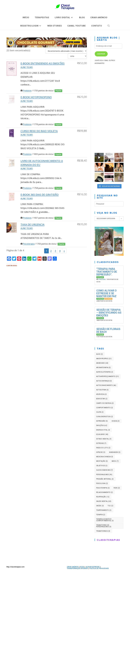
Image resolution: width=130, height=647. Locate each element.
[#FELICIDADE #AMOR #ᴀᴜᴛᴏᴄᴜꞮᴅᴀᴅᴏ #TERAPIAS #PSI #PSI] (99, 157)
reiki (117, 488)
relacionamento (104, 492)
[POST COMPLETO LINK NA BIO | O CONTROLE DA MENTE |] (99, 177)
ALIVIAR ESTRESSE (93, 567)
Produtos (27, 90)
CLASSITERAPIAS (108, 539)
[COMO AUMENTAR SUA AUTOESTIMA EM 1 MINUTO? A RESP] (99, 167)
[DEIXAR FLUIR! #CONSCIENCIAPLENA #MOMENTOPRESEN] (109, 157)
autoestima (102, 390)
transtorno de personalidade (103, 526)
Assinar (101, 54)
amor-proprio (104, 358)
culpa (100, 412)
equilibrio (102, 434)
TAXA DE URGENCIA (33, 224)
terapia (100, 515)
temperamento (103, 510)
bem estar (101, 399)
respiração (102, 497)
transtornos (103, 531)
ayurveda (101, 394)
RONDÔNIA (101, 279)
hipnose (100, 452)
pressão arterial (105, 479)
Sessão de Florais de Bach (108, 330)
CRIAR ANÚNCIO (73, 567)
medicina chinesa (104, 457)
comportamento (104, 408)
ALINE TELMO (27, 67)
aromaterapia (103, 367)
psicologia (102, 483)
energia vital (103, 430)
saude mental (103, 501)
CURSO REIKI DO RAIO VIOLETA (39, 131)
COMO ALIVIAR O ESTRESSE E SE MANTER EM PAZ (106, 293)
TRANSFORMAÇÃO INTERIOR (77, 568)
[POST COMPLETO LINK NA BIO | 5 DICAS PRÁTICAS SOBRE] (119, 177)
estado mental (103, 439)
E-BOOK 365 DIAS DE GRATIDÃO (40, 194)
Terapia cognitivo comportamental (105, 520)
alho (99, 354)
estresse (101, 443)
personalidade (104, 474)
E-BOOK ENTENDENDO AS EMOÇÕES (43, 63)
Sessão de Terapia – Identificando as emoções (108, 312)
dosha (116, 421)
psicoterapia (103, 488)
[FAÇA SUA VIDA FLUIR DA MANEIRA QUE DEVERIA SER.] (119, 167)
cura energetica (104, 416)
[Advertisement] (109, 108)
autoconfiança (104, 381)
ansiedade (102, 363)
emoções (101, 425)
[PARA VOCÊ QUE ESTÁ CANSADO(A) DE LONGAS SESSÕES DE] (109, 177)
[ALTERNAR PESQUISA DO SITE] (108, 26)
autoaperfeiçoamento (107, 376)
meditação (102, 461)
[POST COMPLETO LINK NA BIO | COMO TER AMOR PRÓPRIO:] (109, 167)
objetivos (101, 465)
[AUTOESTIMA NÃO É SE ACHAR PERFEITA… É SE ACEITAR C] (119, 157)
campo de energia (105, 403)
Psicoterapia (29, 244)
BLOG (82, 567)
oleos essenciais (104, 470)
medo (115, 461)
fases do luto (103, 448)
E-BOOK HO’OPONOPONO (36, 97)
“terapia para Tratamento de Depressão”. (106, 271)
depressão (102, 421)
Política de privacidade (99, 568)
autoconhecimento (106, 385)
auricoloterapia (104, 372)
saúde (100, 506)
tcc (110, 506)
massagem (114, 452)
